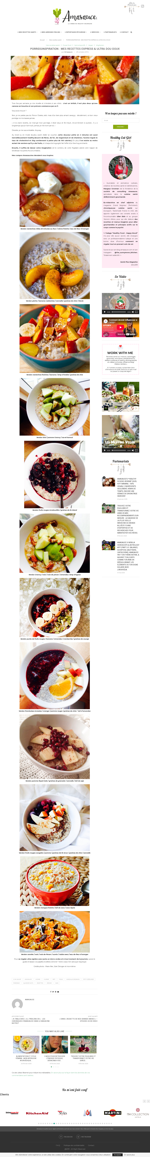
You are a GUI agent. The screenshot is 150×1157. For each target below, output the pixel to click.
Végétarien (100, 45)
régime (49, 983)
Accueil (42, 40)
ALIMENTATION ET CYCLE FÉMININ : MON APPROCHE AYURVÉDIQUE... (26, 1058)
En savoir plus (129, 1155)
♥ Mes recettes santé (27, 32)
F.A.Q (58, 1145)
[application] (120, 303)
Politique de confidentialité (74, 1145)
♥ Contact (124, 32)
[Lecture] (105, 312)
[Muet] (133, 312)
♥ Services (94, 32)
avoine (37, 979)
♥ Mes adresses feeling (50, 32)
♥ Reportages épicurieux (75, 32)
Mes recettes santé (55, 40)
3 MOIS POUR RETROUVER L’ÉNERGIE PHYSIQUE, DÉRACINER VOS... (54, 1058)
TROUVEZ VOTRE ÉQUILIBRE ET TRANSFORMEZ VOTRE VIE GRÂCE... (83, 1058)
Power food (67, 45)
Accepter (117, 1155)
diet (54, 979)
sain (56, 983)
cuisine (46, 979)
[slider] (119, 311)
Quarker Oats (28, 983)
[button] (120, 303)
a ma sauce (17, 979)
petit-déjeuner (88, 979)
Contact (91, 1145)
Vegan (90, 45)
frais (61, 979)
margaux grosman (73, 979)
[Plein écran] (136, 312)
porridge (16, 983)
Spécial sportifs (79, 45)
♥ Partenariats (110, 32)
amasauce (68, 52)
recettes (40, 983)
